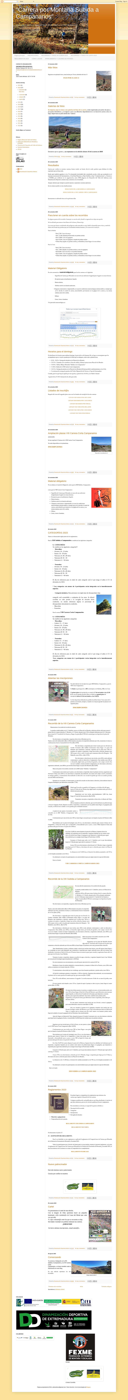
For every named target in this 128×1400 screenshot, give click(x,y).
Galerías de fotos (56, 106)
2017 (19, 109)
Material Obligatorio (57, 268)
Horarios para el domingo (60, 351)
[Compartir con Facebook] (94, 97)
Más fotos (52, 67)
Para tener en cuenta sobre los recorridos (68, 215)
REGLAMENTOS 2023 (21, 58)
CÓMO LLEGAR (37, 58)
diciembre (22, 89)
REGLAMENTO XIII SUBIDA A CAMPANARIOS (80, 1123)
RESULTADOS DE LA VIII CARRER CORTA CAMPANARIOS (80, 192)
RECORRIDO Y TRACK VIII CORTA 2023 (84, 55)
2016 (19, 111)
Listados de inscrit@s (58, 390)
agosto (21, 99)
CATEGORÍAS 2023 (58, 532)
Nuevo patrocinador (57, 1164)
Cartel (51, 1206)
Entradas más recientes (54, 1286)
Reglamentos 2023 (57, 1089)
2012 (19, 121)
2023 (19, 87)
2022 (19, 102)
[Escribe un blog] (90, 97)
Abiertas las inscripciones (60, 678)
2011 (19, 123)
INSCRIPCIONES (33, 55)
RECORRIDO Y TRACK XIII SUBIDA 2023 (54, 55)
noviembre (22, 94)
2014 (19, 116)
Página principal (19, 55)
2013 (19, 118)
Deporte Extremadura (23, 147)
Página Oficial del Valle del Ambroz (27, 139)
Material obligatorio (57, 481)
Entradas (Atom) (60, 1289)
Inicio (81, 1286)
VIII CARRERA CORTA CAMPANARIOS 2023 (82, 863)
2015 (19, 114)
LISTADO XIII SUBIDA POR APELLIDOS (80, 397)
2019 (19, 104)
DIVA (21, 169)
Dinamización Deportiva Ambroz (28, 171)
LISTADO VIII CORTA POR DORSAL (80, 413)
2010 (19, 125)
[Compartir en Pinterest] (95, 97)
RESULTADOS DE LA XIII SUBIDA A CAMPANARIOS (80, 189)
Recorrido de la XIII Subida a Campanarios (68, 879)
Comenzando (54, 1257)
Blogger (88, 1387)
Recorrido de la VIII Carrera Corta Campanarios (71, 723)
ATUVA (19, 149)
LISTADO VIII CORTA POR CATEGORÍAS (80, 410)
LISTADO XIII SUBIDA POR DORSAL (80, 404)
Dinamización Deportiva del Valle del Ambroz (30, 145)
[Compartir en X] (92, 97)
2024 (19, 85)
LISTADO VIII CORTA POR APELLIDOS (80, 407)
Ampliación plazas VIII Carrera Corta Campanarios (72, 433)
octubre (21, 97)
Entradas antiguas (107, 1286)
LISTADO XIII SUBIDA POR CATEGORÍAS (80, 400)
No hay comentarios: (79, 97)
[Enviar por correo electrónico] (88, 97)
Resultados (53, 165)
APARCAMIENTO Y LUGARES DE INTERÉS (59, 58)
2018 (19, 107)
